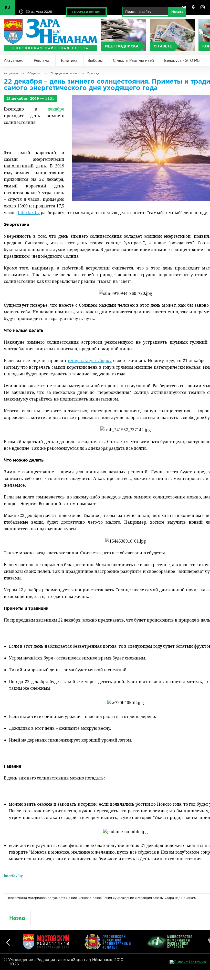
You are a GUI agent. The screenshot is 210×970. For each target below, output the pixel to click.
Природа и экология (64, 73)
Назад (17, 918)
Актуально (14, 60)
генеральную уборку (90, 360)
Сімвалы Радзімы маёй (133, 60)
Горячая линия (86, 12)
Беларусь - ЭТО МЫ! (183, 60)
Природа (93, 73)
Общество (34, 73)
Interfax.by (29, 212)
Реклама (41, 60)
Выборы (95, 60)
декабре (56, 109)
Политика (68, 60)
